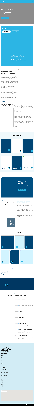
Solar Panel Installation (4, 369)
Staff (1, 360)
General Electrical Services (26, 150)
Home (1, 357)
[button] (32, 1)
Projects (2, 363)
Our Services (26, 167)
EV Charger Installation (4, 375)
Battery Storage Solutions (14, 150)
